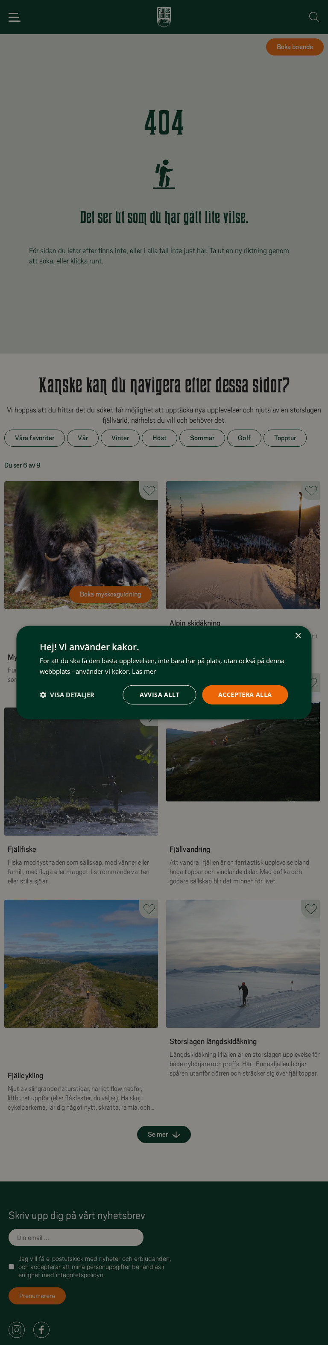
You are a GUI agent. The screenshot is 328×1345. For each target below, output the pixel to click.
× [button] (298, 636)
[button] (67, 694)
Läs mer (144, 671)
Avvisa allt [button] (159, 694)
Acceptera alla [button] (245, 694)
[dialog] (163, 672)
